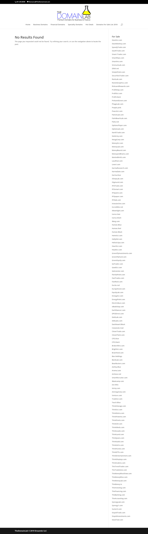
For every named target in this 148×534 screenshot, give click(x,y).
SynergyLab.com (118, 502)
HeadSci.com (117, 250)
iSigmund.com (117, 182)
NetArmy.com (117, 136)
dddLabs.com (117, 321)
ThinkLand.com (118, 434)
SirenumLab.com (118, 65)
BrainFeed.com (117, 353)
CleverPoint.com (118, 335)
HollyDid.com (117, 239)
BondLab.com (117, 360)
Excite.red (116, 285)
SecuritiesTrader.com (120, 76)
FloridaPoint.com (118, 275)
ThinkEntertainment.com (121, 456)
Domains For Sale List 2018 (106, 25)
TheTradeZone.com (119, 470)
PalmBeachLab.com (119, 118)
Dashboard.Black (118, 324)
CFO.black (116, 342)
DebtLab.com (117, 317)
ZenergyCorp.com (119, 392)
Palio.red (115, 122)
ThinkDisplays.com (119, 459)
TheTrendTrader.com (120, 466)
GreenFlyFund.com (119, 257)
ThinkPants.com (118, 420)
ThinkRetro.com (118, 413)
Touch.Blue (116, 402)
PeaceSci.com (117, 111)
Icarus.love (116, 214)
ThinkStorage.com (119, 406)
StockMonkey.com (119, 44)
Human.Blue (117, 225)
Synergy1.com (117, 505)
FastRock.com (117, 282)
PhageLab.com (117, 104)
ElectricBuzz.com (118, 303)
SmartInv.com (117, 61)
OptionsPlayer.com (119, 125)
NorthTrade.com (118, 132)
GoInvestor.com (118, 271)
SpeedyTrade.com (119, 47)
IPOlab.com (116, 200)
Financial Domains (58, 25)
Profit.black (116, 97)
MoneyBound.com (119, 150)
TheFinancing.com (119, 491)
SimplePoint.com (118, 72)
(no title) (115, 385)
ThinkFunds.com (118, 449)
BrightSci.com (117, 349)
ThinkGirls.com (118, 445)
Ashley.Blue (116, 367)
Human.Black (117, 232)
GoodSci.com (117, 267)
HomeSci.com (117, 235)
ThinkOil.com (117, 424)
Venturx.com (117, 395)
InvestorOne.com (118, 203)
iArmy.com (116, 388)
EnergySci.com (117, 296)
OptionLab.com (118, 129)
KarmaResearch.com (120, 168)
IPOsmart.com (117, 189)
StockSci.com (117, 40)
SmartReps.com (118, 58)
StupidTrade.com (118, 513)
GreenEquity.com (118, 260)
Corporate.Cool (117, 328)
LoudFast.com (117, 161)
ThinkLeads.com (118, 431)
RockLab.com (117, 79)
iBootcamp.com (118, 381)
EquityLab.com (117, 292)
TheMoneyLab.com (119, 481)
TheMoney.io (117, 484)
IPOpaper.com (117, 196)
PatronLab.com (118, 115)
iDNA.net (115, 68)
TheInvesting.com (119, 488)
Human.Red (116, 228)
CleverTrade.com (118, 331)
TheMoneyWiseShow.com (122, 473)
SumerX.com (117, 509)
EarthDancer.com (118, 310)
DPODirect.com (118, 314)
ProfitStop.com (117, 90)
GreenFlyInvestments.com (122, 253)
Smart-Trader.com (119, 54)
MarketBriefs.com (119, 157)
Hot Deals (89, 25)
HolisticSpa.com (118, 242)
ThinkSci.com (117, 409)
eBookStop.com (118, 306)
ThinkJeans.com (118, 438)
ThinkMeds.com (118, 427)
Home (28, 25)
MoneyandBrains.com (120, 154)
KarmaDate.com (118, 171)
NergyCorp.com (118, 139)
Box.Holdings (117, 356)
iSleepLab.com (117, 179)
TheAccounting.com (119, 498)
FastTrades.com (118, 278)
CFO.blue (115, 338)
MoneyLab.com (118, 147)
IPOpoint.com (117, 193)
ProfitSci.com (117, 93)
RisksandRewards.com (120, 86)
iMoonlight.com (118, 210)
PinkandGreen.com (119, 100)
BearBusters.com (118, 363)
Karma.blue (116, 175)
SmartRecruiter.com (119, 378)
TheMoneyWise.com (119, 477)
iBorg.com (116, 221)
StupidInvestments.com (121, 516)
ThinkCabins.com (118, 463)
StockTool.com (117, 520)
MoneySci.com (117, 143)
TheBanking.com (118, 495)
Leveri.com (116, 164)
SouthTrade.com (118, 51)
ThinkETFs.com (117, 452)
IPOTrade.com (117, 186)
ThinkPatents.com (119, 417)
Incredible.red (117, 207)
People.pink (116, 107)
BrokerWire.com (118, 346)
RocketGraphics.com (120, 83)
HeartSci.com (117, 246)
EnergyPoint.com (118, 299)
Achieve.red (116, 374)
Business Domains (40, 25)
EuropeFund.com (118, 289)
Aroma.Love (116, 370)
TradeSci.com (117, 399)
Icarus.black (116, 218)
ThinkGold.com (118, 441)
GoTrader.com (117, 264)
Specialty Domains (75, 25)
